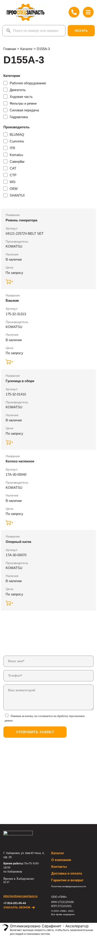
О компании (61, 860)
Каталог (57, 853)
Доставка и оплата (66, 873)
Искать (81, 30)
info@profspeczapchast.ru (20, 896)
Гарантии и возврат (67, 880)
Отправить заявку (35, 732)
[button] (10, 281)
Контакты (59, 866)
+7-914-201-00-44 (14, 903)
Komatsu (14, 246)
